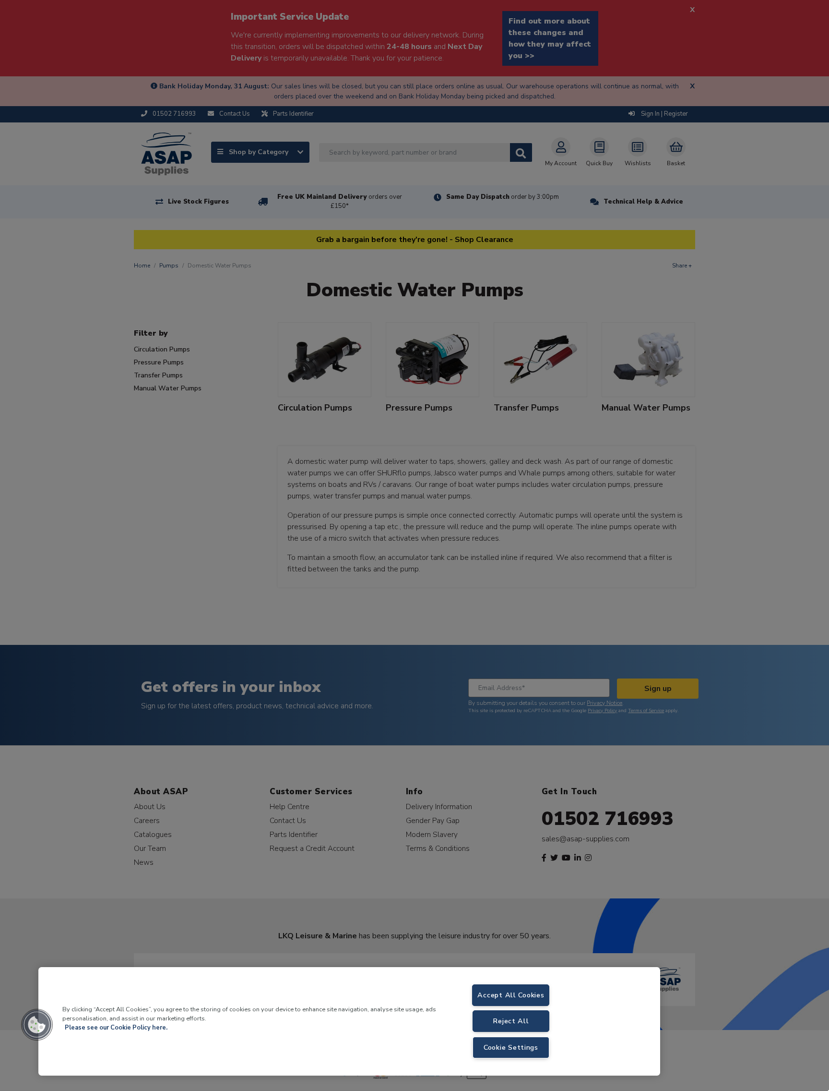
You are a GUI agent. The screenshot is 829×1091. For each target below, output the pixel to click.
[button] (37, 1024)
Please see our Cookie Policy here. (116, 1027)
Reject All (511, 1021)
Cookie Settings (511, 1047)
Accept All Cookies (510, 995)
